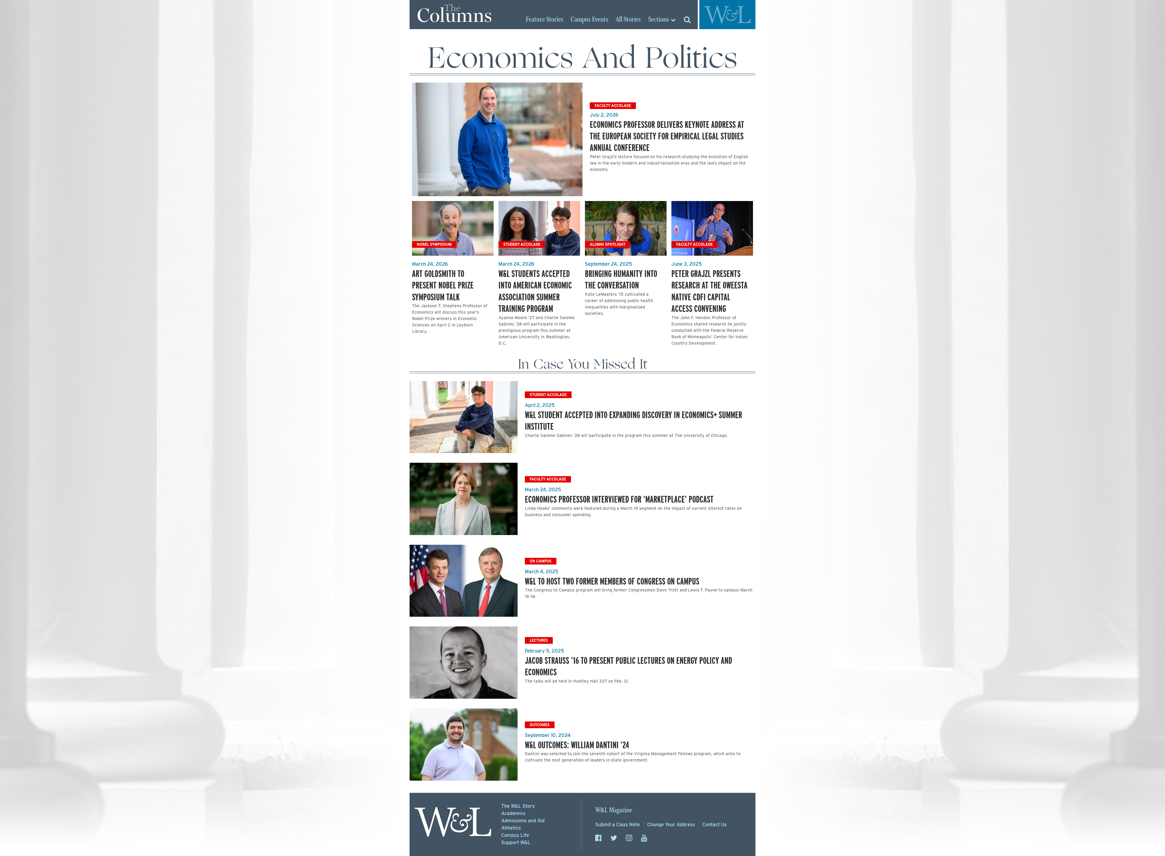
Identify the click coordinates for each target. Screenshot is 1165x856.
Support (516, 842)
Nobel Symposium (434, 244)
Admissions (523, 821)
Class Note (617, 824)
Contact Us (714, 824)
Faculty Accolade (613, 105)
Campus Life (515, 835)
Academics (513, 813)
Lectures (539, 640)
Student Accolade (521, 244)
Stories (544, 19)
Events (589, 19)
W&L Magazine (613, 810)
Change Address (671, 824)
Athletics (511, 828)
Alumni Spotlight (607, 244)
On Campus (541, 561)
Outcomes (540, 724)
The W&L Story (518, 806)
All (628, 19)
